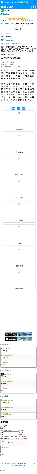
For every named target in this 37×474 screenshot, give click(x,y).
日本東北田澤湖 (19, 197)
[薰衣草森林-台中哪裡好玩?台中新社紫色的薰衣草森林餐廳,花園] (19, 256)
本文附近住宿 (6, 370)
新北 (5, 26)
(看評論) (31, 20)
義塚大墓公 (4, 14)
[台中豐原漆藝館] (19, 233)
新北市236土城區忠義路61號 (14, 43)
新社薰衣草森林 (19, 266)
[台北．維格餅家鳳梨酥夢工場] (19, 279)
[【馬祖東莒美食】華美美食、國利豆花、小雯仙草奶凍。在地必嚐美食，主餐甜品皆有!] (19, 142)
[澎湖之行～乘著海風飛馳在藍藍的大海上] (19, 165)
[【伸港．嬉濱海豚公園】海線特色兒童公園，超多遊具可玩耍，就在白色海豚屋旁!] (19, 211)
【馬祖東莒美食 (19, 152)
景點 (1, 24)
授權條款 (22, 465)
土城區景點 (19, 23)
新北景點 (31, 23)
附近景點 (4, 344)
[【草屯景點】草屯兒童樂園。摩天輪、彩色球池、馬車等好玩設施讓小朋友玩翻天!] (19, 119)
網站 (13, 108)
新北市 (7, 24)
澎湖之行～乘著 (19, 175)
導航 (23, 108)
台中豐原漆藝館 (19, 243)
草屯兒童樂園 (19, 129)
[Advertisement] (18, 312)
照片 (18, 108)
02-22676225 (9, 40)
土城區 (13, 24)
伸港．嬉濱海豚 (19, 220)
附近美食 (4, 396)
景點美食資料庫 (7, 463)
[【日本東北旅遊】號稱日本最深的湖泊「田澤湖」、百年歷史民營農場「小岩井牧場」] (19, 188)
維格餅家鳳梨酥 (19, 288)
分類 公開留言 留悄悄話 (10, 438)
